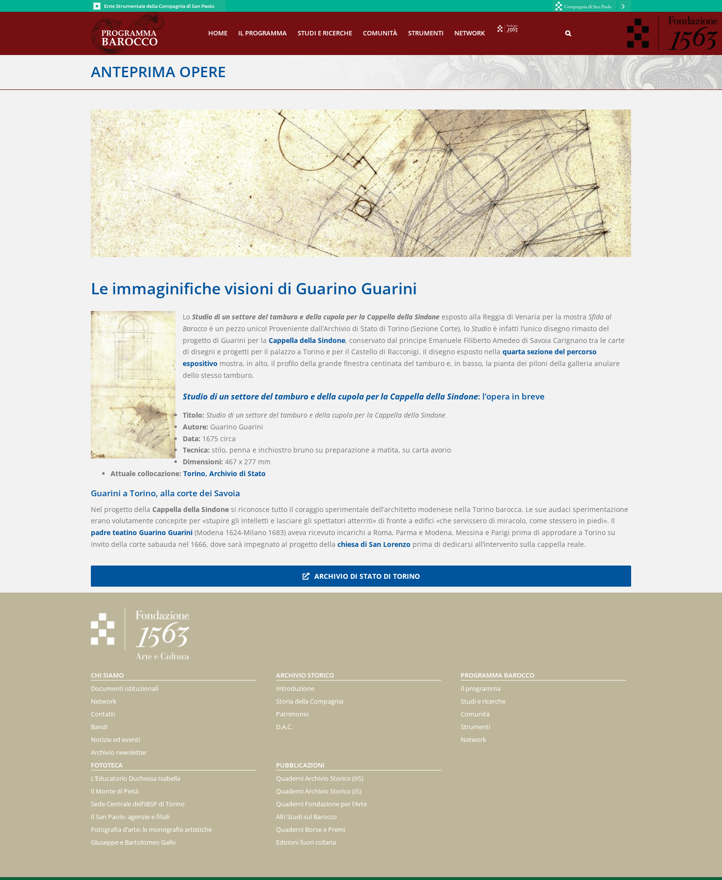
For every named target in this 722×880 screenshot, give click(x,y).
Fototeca (107, 765)
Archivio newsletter (119, 752)
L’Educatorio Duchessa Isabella (135, 778)
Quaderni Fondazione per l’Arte (321, 803)
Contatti (103, 714)
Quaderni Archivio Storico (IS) (318, 791)
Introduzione (295, 688)
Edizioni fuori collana (306, 842)
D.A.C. (284, 726)
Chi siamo (107, 675)
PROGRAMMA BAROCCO (497, 675)
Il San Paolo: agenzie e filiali (130, 816)
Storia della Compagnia (309, 701)
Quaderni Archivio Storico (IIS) (319, 778)
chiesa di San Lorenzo (374, 544)
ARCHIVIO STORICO (305, 675)
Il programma (480, 688)
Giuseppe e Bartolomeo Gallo (133, 842)
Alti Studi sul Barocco (306, 816)
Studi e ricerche (483, 701)
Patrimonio (292, 714)
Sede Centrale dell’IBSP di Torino (138, 803)
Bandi (99, 726)
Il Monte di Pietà (115, 791)
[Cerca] (568, 32)
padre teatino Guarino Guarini (142, 532)
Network (103, 701)
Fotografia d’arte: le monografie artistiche (151, 829)
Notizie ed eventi (115, 739)
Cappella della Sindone (307, 340)
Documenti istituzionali (124, 688)
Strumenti (475, 726)
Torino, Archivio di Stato (225, 473)
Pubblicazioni (300, 765)
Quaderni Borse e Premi (310, 829)
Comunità (475, 714)
